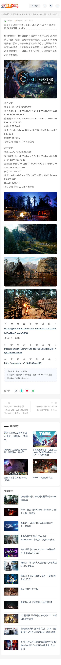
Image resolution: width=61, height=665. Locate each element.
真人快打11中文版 (29, 589)
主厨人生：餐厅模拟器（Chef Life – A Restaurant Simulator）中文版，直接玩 (16, 410)
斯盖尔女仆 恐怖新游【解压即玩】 (37, 602)
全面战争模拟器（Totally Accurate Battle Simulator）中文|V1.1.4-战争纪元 (44, 452)
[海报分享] (33, 391)
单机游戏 (23, 14)
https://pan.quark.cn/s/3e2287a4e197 (22, 363)
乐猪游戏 (14, 14)
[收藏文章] (16, 391)
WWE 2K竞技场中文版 (43, 478)
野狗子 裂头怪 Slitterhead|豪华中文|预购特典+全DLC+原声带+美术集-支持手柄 (38, 645)
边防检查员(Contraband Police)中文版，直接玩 (46, 408)
